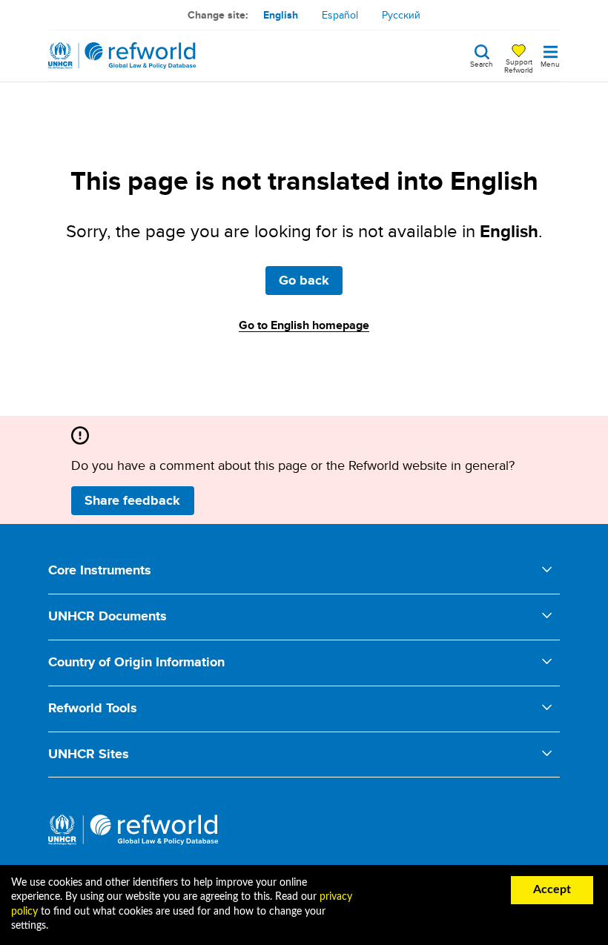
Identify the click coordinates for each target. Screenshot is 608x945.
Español (340, 14)
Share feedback (132, 500)
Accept (552, 889)
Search (481, 63)
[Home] (122, 55)
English (280, 14)
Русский (401, 14)
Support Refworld (518, 65)
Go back (304, 280)
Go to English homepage (304, 325)
